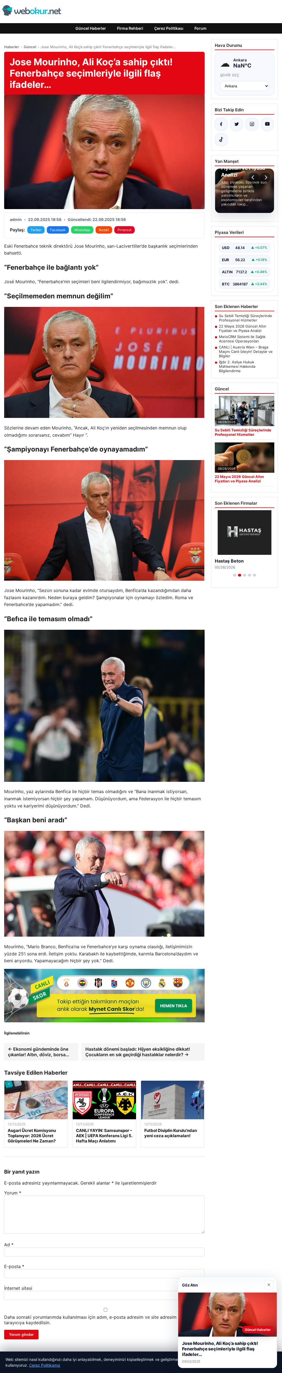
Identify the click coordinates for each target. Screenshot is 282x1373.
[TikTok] (221, 139)
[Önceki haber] (253, 177)
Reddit (104, 230)
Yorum (12, 1193)
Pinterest (124, 230)
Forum (200, 28)
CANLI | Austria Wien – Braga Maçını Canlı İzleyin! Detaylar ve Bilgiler (246, 351)
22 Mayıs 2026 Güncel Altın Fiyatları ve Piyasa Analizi (242, 328)
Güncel (30, 47)
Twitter (36, 230)
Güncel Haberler (90, 28)
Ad (8, 1244)
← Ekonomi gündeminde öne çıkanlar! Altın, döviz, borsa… (38, 1051)
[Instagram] (252, 124)
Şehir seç (230, 75)
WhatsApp (82, 230)
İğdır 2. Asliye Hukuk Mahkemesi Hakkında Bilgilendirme (237, 366)
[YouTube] (267, 124)
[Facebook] (221, 124)
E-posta (14, 1266)
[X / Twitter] (236, 124)
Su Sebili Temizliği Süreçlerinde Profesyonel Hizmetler (245, 317)
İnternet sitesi (18, 1288)
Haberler (11, 47)
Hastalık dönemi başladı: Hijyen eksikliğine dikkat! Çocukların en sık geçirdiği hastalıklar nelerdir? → (137, 1051)
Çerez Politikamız (44, 1365)
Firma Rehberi (130, 28)
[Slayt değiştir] (234, 580)
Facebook (58, 230)
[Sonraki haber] (265, 177)
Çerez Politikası (168, 28)
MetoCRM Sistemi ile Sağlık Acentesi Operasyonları (242, 338)
